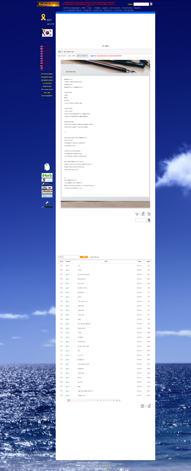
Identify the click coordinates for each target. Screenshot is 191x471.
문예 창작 (96, 10)
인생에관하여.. (82, 328)
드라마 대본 (127, 10)
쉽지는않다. (81, 283)
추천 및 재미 (125, 8)
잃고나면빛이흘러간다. (84, 323)
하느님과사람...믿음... (84, 346)
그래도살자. (81, 310)
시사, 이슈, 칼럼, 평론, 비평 (70, 10)
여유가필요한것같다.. (84, 364)
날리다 (79, 297)
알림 (104, 8)
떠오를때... (81, 337)
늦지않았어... (81, 292)
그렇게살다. (81, 306)
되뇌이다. (80, 382)
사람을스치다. (81, 395)
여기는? (90, 8)
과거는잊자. (81, 315)
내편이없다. (81, 373)
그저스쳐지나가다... (83, 301)
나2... (79, 265)
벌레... (79, 386)
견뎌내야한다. (81, 341)
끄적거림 (86, 10)
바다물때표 (97, 8)
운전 (79, 350)
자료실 (135, 8)
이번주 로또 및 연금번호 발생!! (71, 8)
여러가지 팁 (113, 8)
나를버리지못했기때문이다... (86, 391)
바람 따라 (106, 10)
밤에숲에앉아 (81, 279)
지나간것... (81, 355)
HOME (83, 8)
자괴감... (80, 270)
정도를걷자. (81, 359)
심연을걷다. (81, 368)
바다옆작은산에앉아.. (84, 274)
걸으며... (80, 377)
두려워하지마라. (82, 288)
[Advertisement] (47, 130)
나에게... (80, 332)
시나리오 (116, 10)
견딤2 (79, 319)
